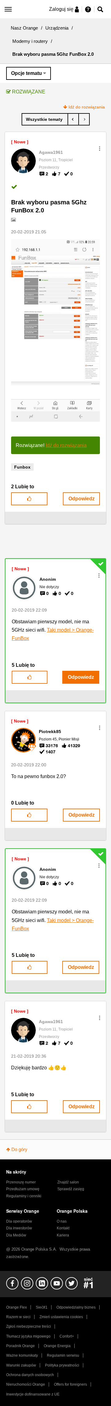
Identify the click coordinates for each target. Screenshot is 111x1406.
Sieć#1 (41, 1307)
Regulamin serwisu (63, 1355)
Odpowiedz (81, 498)
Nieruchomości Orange (25, 1384)
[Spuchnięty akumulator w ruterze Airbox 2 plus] (73, 119)
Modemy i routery (30, 41)
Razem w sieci (18, 1317)
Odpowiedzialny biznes (76, 1307)
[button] (100, 149)
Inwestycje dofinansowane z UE (33, 1394)
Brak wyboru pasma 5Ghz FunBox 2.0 (49, 206)
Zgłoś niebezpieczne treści (28, 1326)
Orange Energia (57, 1346)
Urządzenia (56, 28)
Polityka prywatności (62, 1365)
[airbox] (84, 119)
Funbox (22, 467)
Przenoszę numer (21, 1182)
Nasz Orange (24, 28)
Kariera (63, 1235)
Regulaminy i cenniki (23, 1196)
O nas (62, 1221)
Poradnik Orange (20, 1346)
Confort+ (67, 1336)
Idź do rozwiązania (86, 107)
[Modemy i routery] (45, 119)
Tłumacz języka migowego (28, 1336)
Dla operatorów (19, 1221)
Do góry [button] (19, 1149)
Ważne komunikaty (22, 1355)
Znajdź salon (68, 1182)
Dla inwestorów (19, 1228)
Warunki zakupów (21, 1365)
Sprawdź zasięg (70, 1189)
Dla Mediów (16, 1235)
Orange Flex (16, 1307)
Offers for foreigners (70, 1384)
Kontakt (63, 1228)
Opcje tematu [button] (26, 73)
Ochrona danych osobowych (30, 1375)
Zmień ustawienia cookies (61, 1317)
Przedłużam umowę (22, 1189)
